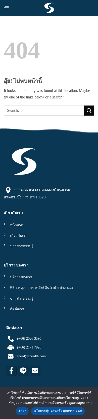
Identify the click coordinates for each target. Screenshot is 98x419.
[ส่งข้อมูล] (89, 110)
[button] (7, 8)
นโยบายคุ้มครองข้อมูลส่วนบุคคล (58, 411)
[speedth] (49, 8)
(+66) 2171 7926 (28, 347)
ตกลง (22, 411)
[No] (91, 404)
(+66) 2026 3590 (28, 338)
